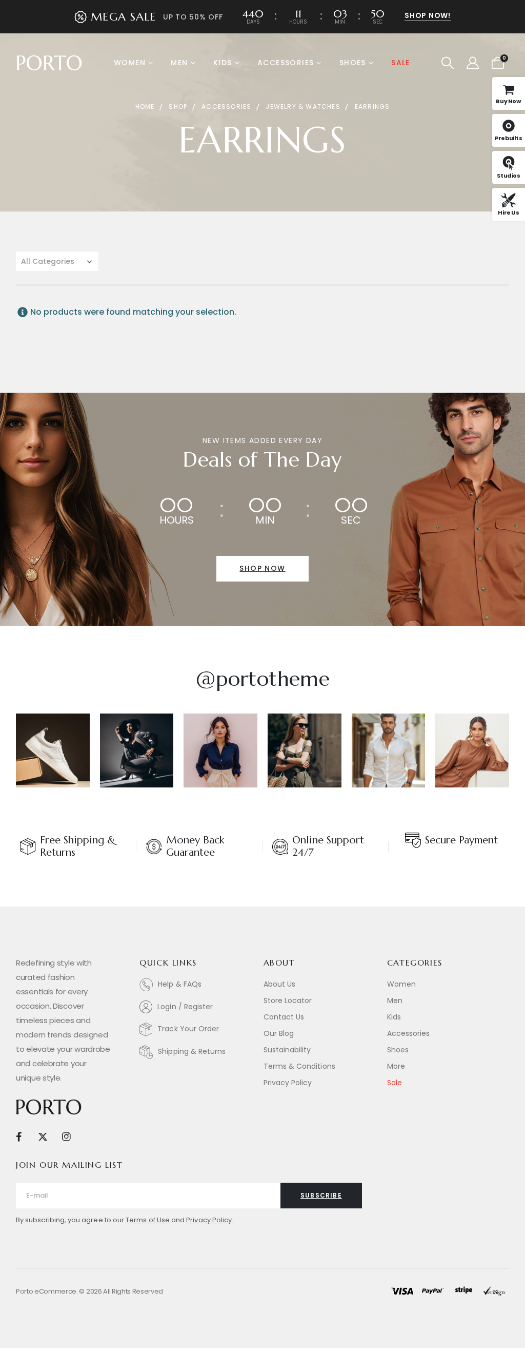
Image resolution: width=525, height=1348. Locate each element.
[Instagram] (66, 1136)
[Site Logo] (49, 63)
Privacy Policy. (209, 1220)
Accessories (285, 62)
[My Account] (472, 63)
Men (179, 62)
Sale (400, 62)
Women (130, 62)
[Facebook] (19, 1136)
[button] (447, 63)
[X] (42, 1136)
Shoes (352, 62)
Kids (222, 62)
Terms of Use (148, 1220)
